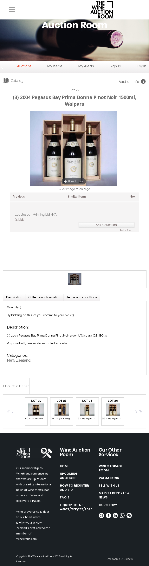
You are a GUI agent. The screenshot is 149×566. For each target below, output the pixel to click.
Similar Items (77, 196)
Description (14, 297)
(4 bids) (20, 219)
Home (64, 466)
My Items (54, 66)
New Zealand (19, 360)
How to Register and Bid (74, 487)
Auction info (129, 81)
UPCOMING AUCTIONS (69, 476)
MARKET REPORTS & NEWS (114, 495)
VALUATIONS (109, 478)
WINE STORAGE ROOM (111, 468)
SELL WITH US (109, 485)
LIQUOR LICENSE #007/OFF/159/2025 (76, 507)
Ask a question (106, 225)
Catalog (17, 80)
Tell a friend (127, 230)
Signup (115, 66)
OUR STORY (108, 505)
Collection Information (44, 297)
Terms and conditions (81, 297)
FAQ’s (65, 497)
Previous (19, 196)
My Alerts (86, 66)
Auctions (24, 66)
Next (133, 196)
